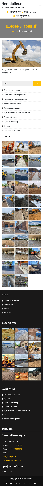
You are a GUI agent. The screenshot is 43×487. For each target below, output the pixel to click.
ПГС (5, 415)
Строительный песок (12, 131)
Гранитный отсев (10, 117)
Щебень (7, 126)
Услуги (6, 309)
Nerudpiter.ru (13, 4)
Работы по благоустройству (15, 95)
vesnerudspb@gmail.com (22, 17)
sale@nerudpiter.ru (9, 457)
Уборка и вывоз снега (12, 104)
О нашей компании (11, 301)
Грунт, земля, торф (11, 122)
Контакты (7, 313)
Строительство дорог (12, 90)
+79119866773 (16, 449)
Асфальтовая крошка (12, 108)
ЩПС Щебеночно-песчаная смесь (17, 113)
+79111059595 (13, 12)
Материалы (8, 305)
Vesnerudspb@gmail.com (12, 460)
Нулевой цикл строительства (15, 99)
